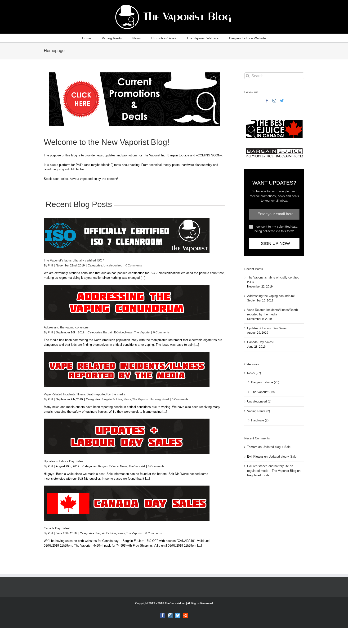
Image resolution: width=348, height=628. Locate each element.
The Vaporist (142, 332)
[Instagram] (274, 100)
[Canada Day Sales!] (127, 503)
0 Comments (133, 265)
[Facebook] (267, 100)
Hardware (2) (259, 420)
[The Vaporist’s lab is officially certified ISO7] (127, 235)
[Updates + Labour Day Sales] (127, 436)
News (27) (254, 373)
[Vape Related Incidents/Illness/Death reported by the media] (127, 369)
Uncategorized (112, 265)
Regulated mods (258, 475)
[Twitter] (282, 100)
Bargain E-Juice (113, 332)
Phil (50, 265)
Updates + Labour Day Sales (63, 461)
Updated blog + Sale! (277, 447)
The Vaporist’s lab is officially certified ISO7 (74, 260)
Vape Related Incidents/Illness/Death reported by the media (84, 394)
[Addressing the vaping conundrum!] (127, 302)
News (129, 332)
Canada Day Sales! (57, 528)
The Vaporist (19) (263, 392)
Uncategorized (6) (259, 401)
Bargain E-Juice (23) (265, 382)
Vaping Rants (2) (258, 411)
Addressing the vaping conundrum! (67, 327)
